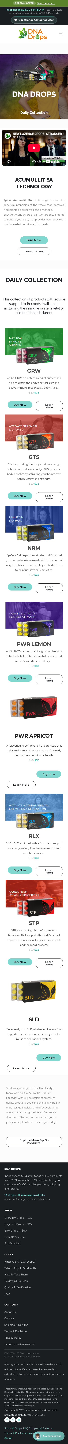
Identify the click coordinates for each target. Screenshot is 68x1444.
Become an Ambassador (19, 1344)
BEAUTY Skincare (15, 1237)
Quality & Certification (17, 1287)
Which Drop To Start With (20, 1268)
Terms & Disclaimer (16, 1331)
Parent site (53, 13)
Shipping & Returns (16, 1324)
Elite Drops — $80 (15, 1230)
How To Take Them (16, 1274)
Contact (9, 1318)
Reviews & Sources (16, 1281)
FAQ (7, 1293)
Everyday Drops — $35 (18, 1217)
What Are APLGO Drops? (19, 1261)
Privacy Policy (12, 1337)
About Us (10, 1312)
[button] (49, 1436)
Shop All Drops (13, 1428)
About (8, 1438)
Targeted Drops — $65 (18, 1224)
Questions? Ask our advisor (36, 20)
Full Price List (12, 1243)
